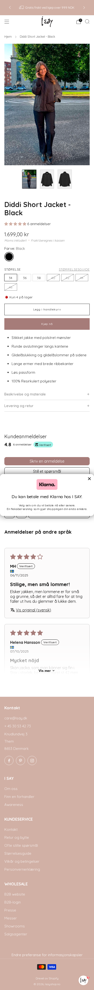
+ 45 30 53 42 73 (17, 726)
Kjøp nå (47, 324)
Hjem (8, 36)
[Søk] (87, 21)
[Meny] (6, 21)
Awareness (13, 804)
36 (25, 278)
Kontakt (11, 829)
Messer (10, 918)
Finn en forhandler (19, 796)
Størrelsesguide (74, 269)
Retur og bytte (16, 837)
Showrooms (14, 926)
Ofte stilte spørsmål (21, 845)
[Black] (10, 257)
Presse (10, 910)
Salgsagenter (15, 934)
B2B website (14, 894)
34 (10, 278)
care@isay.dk (15, 718)
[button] (15, 224)
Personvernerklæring (22, 869)
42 (67, 278)
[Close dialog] (89, 478)
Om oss (11, 788)
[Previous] (10, 8)
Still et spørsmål (47, 471)
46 (10, 287)
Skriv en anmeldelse (47, 461)
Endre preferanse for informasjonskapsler (47, 955)
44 (81, 278)
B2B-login (12, 902)
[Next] (84, 8)
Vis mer (45, 671)
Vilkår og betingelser (22, 861)
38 (39, 278)
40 (53, 278)
